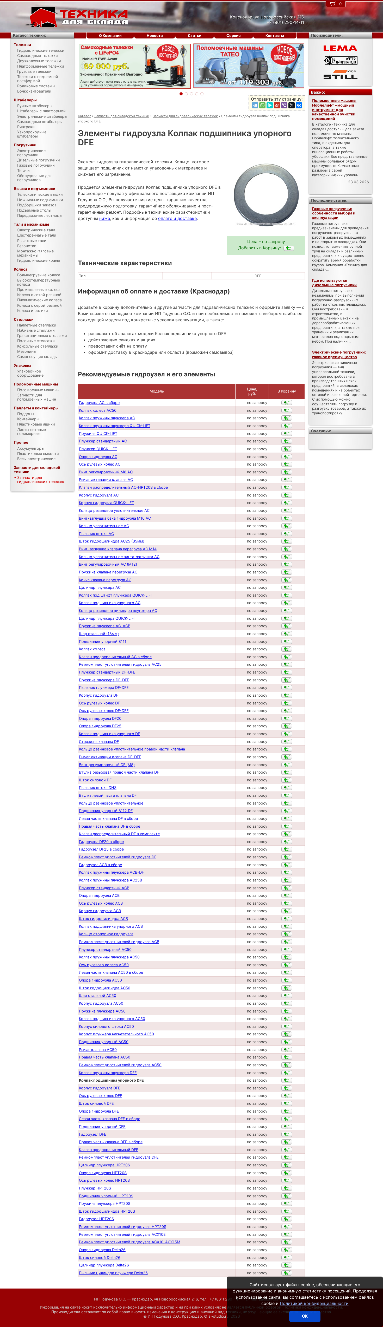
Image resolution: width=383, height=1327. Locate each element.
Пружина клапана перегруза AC (108, 572)
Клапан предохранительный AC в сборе (115, 657)
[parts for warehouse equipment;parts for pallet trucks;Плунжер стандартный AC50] (286, 949)
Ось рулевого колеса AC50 (104, 965)
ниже (104, 218)
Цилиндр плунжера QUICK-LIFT (107, 618)
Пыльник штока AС (96, 533)
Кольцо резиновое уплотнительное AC (114, 510)
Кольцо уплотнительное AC (104, 526)
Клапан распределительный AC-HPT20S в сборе (123, 487)
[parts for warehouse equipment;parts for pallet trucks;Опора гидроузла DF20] (286, 718)
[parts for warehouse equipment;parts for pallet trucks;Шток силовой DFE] (286, 1103)
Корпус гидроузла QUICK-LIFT (106, 502)
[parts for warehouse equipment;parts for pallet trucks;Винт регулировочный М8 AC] (286, 472)
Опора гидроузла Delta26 (102, 1249)
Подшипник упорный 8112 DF (106, 810)
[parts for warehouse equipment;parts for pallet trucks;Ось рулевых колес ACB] (286, 903)
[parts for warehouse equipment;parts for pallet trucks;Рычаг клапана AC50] (286, 1049)
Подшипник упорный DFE (102, 1126)
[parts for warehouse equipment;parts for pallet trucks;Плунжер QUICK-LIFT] (286, 449)
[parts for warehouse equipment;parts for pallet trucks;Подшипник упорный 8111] (286, 641)
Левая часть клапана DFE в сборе (109, 1118)
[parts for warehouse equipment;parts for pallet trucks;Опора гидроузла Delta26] (286, 1249)
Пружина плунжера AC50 (102, 1011)
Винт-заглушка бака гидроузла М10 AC (115, 518)
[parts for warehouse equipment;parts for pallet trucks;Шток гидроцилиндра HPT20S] (286, 1211)
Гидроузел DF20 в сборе (101, 841)
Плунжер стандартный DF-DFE (107, 672)
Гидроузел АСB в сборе (100, 864)
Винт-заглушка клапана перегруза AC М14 (118, 549)
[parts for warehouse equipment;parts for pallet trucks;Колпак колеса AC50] (286, 410)
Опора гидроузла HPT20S (103, 1173)
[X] (291, 105)
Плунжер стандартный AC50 (105, 949)
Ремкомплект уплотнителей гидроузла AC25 (120, 664)
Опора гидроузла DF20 (100, 718)
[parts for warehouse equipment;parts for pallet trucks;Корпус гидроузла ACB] (286, 910)
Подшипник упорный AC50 (103, 1042)
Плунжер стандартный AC (103, 441)
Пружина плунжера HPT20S (104, 1203)
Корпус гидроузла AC (99, 495)
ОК (305, 1316)
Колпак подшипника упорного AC (109, 602)
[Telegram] (255, 105)
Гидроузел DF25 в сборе (101, 849)
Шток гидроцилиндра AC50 (104, 988)
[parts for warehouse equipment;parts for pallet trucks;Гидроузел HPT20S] (286, 1218)
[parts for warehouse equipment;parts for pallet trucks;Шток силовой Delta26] (286, 1257)
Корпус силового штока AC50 (106, 1026)
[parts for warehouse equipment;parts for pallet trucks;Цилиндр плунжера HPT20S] (286, 1165)
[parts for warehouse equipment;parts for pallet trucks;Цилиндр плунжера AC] (286, 587)
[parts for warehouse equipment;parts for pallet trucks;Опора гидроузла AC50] (286, 980)
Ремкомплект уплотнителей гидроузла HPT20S (122, 1226)
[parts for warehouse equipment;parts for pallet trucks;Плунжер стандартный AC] (286, 441)
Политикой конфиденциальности (314, 1303)
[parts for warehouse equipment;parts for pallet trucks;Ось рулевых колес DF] (286, 703)
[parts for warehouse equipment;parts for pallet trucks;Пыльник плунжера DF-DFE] (286, 687)
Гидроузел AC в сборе (99, 402)
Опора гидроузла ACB (99, 895)
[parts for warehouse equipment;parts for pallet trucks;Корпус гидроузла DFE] (286, 1088)
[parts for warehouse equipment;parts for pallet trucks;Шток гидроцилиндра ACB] (286, 918)
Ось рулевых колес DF (99, 703)
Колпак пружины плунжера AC (107, 418)
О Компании (110, 35)
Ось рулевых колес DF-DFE (104, 710)
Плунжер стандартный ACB (104, 888)
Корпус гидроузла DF (98, 695)
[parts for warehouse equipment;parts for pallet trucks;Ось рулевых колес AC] (286, 464)
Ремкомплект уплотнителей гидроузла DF (117, 857)
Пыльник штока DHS (97, 787)
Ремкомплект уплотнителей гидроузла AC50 (120, 1065)
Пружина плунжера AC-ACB (104, 626)
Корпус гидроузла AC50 (101, 1003)
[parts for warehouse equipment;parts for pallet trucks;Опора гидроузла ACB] (286, 895)
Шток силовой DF (95, 780)
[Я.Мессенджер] (270, 105)
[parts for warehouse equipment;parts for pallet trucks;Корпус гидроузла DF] (286, 695)
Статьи (194, 35)
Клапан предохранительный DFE (108, 1149)
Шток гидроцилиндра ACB (103, 918)
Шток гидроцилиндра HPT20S (107, 1211)
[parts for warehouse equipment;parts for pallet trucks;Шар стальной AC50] (286, 995)
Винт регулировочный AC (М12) (108, 564)
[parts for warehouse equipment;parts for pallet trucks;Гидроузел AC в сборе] (286, 402)
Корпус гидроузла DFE (99, 1088)
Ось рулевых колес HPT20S (104, 1180)
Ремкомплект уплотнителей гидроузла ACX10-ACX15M (129, 1242)
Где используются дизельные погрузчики (334, 282)
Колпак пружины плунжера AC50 (109, 957)
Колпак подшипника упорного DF (109, 733)
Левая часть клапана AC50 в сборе (111, 972)
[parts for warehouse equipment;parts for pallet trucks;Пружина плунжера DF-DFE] (286, 680)
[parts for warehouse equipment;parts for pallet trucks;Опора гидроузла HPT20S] (286, 1172)
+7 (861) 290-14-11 (226, 1299)
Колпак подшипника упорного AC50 (112, 1018)
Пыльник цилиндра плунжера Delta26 (113, 1273)
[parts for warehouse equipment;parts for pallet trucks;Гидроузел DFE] (286, 1134)
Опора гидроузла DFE (99, 1111)
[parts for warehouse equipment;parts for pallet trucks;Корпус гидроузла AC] (286, 495)
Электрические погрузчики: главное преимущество (339, 354)
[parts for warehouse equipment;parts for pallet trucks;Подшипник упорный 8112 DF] (286, 810)
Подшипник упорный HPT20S (106, 1196)
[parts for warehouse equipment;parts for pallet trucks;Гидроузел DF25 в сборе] (286, 849)
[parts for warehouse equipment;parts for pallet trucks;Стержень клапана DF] (286, 741)
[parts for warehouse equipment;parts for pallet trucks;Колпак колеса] (286, 649)
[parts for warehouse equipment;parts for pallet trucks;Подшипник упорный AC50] (286, 1041)
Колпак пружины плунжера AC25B (110, 880)
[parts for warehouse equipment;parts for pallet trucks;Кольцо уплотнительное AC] (286, 525)
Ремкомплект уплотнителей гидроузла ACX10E (122, 1234)
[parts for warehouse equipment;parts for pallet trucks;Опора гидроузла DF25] (286, 726)
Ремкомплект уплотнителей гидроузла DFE (119, 1157)
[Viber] (284, 105)
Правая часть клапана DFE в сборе (111, 1142)
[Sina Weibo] (277, 105)
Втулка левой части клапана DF (108, 795)
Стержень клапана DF (99, 741)
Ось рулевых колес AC (99, 464)
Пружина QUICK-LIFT (98, 433)
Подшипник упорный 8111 (102, 641)
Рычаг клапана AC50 (98, 1049)
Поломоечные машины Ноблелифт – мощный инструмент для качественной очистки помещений (334, 109)
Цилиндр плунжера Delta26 (104, 1265)
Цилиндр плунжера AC (100, 587)
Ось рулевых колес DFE (100, 1095)
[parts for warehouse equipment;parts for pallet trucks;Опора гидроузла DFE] (286, 1111)
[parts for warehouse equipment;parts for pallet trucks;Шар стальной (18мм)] (286, 633)
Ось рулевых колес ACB (101, 903)
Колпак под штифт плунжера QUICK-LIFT (116, 595)
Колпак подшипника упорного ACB (111, 926)
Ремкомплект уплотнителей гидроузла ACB (119, 941)
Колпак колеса (92, 649)
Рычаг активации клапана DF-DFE (110, 757)
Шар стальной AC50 (97, 995)
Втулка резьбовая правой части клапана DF (119, 772)
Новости (155, 35)
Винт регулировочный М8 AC (106, 472)
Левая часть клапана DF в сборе (108, 818)
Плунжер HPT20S (95, 1188)
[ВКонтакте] (299, 105)
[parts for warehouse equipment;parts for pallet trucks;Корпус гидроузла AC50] (286, 1003)
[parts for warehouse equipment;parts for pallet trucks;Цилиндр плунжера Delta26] (286, 1265)
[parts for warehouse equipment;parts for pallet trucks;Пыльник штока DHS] (286, 787)
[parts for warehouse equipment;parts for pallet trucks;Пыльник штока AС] (286, 533)
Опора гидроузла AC (98, 456)
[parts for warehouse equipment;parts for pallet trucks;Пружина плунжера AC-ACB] (286, 626)
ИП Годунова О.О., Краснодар (175, 1316)
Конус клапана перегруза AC (105, 580)
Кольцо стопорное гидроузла (106, 934)
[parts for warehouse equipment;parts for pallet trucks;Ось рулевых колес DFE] (286, 1095)
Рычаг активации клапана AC (106, 479)
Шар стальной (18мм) (99, 633)
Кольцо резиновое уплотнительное (111, 803)
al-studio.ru (218, 1316)
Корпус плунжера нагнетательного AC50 (116, 1034)
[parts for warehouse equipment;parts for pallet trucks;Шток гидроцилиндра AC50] (286, 988)
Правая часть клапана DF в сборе (109, 826)
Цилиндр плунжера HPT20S (104, 1165)
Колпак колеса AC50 (97, 410)
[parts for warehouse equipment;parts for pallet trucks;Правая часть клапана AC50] (286, 1057)
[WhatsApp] (262, 105)
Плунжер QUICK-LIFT (98, 449)
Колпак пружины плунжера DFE (108, 1072)
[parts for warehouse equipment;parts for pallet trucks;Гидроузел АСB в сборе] (286, 864)
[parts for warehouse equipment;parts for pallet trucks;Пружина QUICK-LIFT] (286, 433)
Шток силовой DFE (96, 1103)
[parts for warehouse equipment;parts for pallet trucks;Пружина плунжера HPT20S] (286, 1203)
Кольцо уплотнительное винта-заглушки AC (119, 556)
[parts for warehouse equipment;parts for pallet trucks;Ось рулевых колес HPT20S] (286, 1180)
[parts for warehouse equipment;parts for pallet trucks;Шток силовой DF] (286, 780)
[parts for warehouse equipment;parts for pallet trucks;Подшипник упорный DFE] (286, 1126)
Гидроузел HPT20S (96, 1219)
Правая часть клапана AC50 (104, 1057)
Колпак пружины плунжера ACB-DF (111, 872)
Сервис (233, 35)
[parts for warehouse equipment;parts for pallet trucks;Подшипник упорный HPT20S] (286, 1196)
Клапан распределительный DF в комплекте (119, 834)
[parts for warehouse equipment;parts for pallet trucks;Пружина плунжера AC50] (286, 1011)
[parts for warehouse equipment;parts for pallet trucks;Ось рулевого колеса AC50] (286, 965)
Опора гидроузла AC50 (100, 980)
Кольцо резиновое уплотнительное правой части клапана (132, 749)
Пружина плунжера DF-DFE (104, 680)
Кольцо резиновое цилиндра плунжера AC (118, 610)
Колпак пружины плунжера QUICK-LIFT (114, 425)
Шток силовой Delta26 (99, 1257)
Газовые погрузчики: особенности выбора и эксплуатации (333, 213)
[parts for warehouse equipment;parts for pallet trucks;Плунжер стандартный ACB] (286, 888)
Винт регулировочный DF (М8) (107, 764)
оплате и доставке (177, 218)
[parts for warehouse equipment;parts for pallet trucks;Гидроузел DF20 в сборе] (286, 841)
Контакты (274, 35)
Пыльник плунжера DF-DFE (104, 687)
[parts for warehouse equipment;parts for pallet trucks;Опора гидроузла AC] (286, 456)
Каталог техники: (29, 35)
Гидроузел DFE (92, 1134)
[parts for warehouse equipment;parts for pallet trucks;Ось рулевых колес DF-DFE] (286, 710)
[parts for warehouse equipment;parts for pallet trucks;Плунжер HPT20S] (286, 1188)
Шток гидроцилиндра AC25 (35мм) (111, 541)
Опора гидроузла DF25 (100, 726)
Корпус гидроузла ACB (100, 910)
